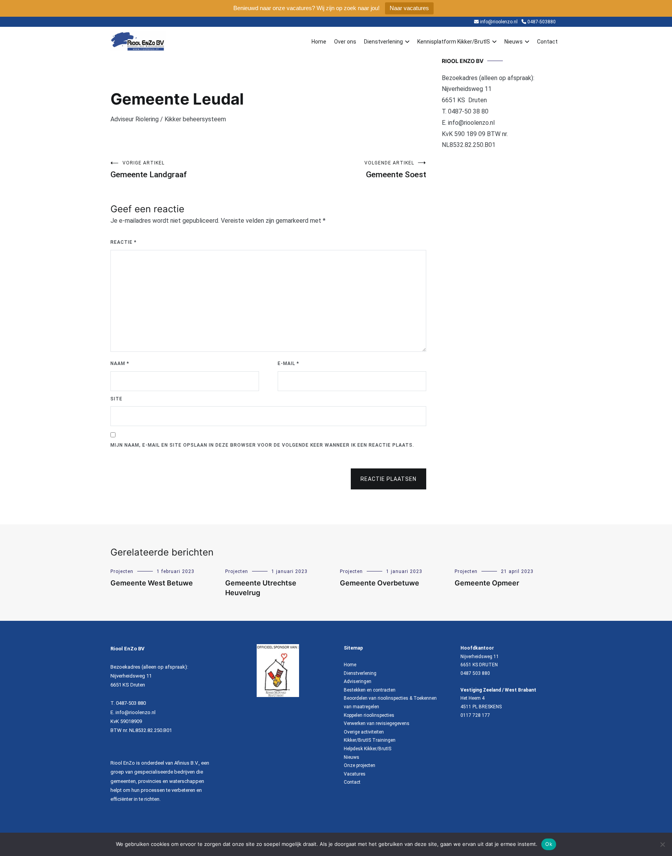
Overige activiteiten (364, 732)
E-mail (288, 363)
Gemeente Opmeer (487, 583)
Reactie (123, 242)
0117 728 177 (475, 715)
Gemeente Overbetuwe (379, 583)
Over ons (345, 41)
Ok (548, 844)
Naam (119, 363)
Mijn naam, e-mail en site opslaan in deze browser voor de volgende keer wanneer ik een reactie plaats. (262, 445)
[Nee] (662, 844)
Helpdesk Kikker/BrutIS (367, 748)
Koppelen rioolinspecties (369, 715)
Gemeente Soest (395, 169)
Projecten (121, 571)
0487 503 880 (475, 673)
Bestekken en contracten (370, 690)
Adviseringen (357, 681)
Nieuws (513, 41)
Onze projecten (359, 765)
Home (319, 41)
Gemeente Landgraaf (148, 169)
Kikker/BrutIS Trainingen (370, 740)
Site (116, 399)
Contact (547, 41)
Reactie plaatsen (388, 479)
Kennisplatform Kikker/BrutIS (453, 41)
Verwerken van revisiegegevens (377, 723)
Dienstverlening (383, 41)
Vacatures (355, 774)
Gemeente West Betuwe (151, 583)
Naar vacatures (409, 8)
